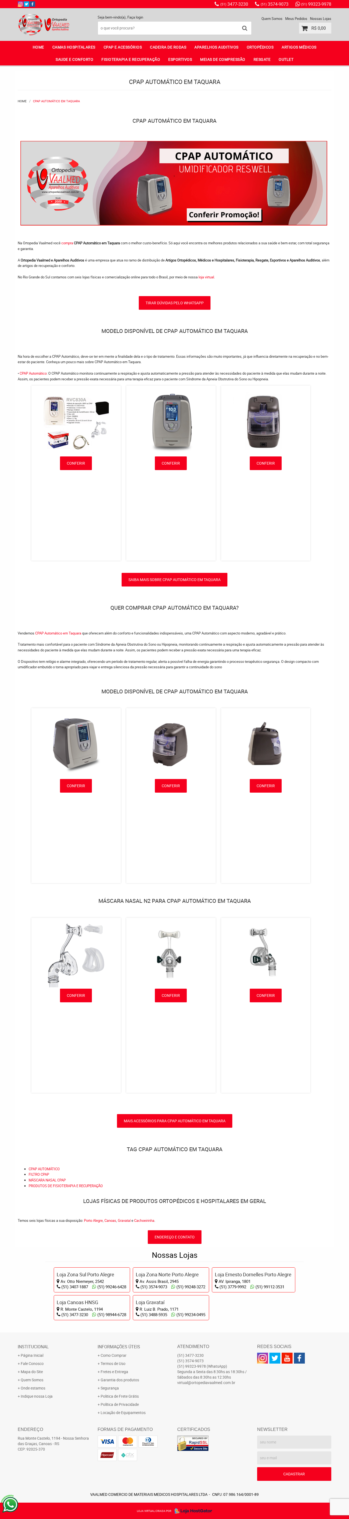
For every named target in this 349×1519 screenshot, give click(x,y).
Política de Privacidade (120, 1404)
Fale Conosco (32, 1363)
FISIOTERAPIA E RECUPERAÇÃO (130, 59)
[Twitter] (26, 4)
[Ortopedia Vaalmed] (32, 4)
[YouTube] (287, 1358)
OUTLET (286, 59)
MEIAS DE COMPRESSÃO (222, 59)
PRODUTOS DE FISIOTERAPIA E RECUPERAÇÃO (66, 1185)
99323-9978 (316, 4)
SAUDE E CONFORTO (74, 59)
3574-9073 (274, 4)
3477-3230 (234, 4)
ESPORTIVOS (180, 59)
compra (67, 242)
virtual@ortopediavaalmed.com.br (206, 1382)
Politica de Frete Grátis (120, 1396)
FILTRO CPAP (39, 1174)
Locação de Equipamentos (123, 1412)
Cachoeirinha (144, 1220)
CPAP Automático (33, 373)
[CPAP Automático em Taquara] (173, 143)
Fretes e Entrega (114, 1371)
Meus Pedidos (296, 18)
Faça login (135, 17)
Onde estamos (33, 1388)
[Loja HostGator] (191, 1511)
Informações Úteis (119, 1347)
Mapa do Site (32, 1371)
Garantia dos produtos (120, 1379)
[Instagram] (20, 4)
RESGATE (262, 59)
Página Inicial (32, 1355)
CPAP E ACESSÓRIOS (123, 47)
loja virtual (206, 277)
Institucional (33, 1347)
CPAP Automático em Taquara (58, 633)
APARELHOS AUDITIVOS (216, 47)
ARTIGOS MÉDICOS (299, 47)
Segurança (110, 1388)
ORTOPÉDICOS (260, 47)
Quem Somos (271, 18)
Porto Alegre (93, 1220)
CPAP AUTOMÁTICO (44, 1168)
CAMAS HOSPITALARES (73, 47)
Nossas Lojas (320, 18)
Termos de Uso (113, 1363)
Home (38, 47)
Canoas (110, 1220)
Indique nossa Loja (37, 1396)
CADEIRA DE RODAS (168, 47)
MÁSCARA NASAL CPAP (47, 1180)
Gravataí (124, 1220)
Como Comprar (114, 1355)
